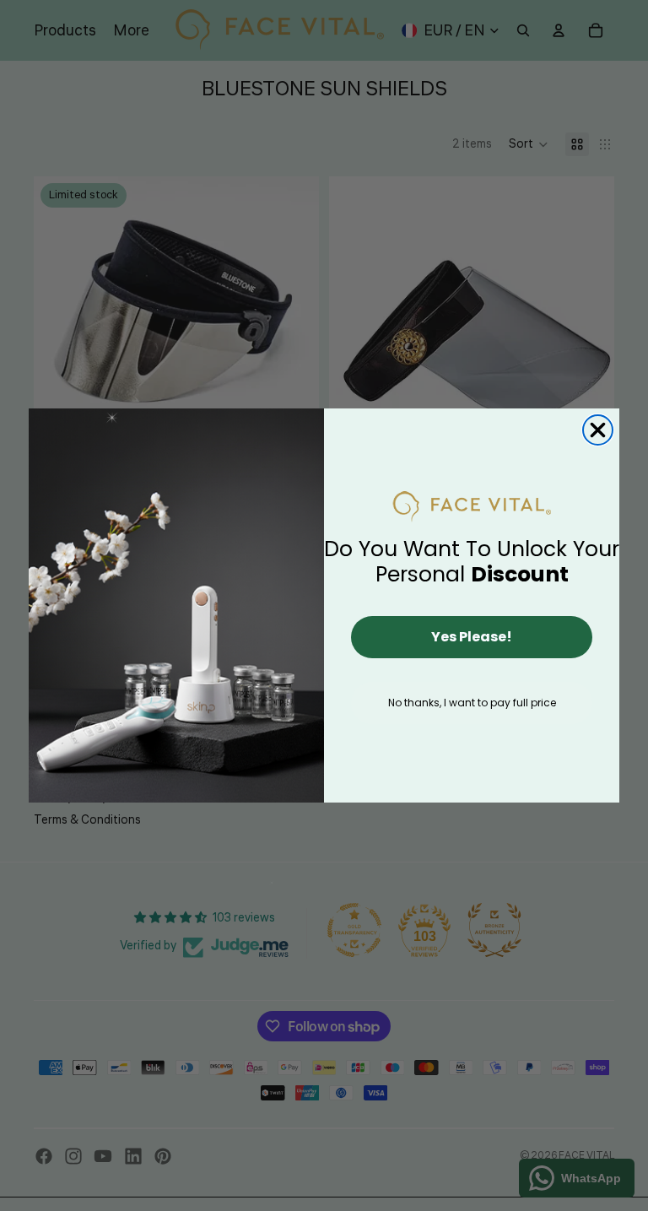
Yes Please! (471, 636)
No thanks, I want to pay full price (472, 702)
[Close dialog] (598, 430)
